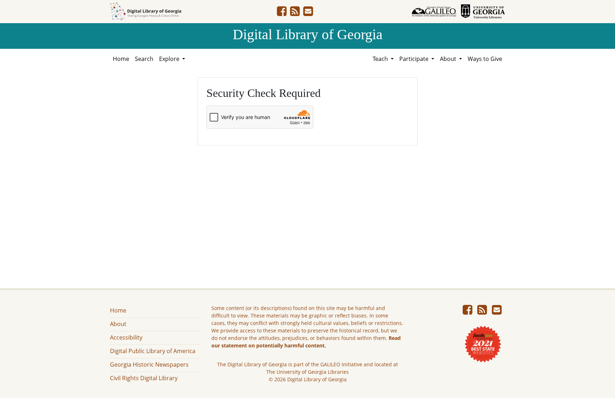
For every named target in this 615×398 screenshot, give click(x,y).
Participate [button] (414, 59)
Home (121, 59)
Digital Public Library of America (152, 351)
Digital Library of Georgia (308, 34)
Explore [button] (170, 59)
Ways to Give (485, 59)
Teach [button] (381, 59)
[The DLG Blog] (295, 13)
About (118, 324)
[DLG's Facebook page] (282, 13)
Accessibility (126, 337)
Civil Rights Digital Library (144, 378)
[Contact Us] (308, 13)
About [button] (449, 59)
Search (144, 59)
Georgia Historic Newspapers (149, 364)
